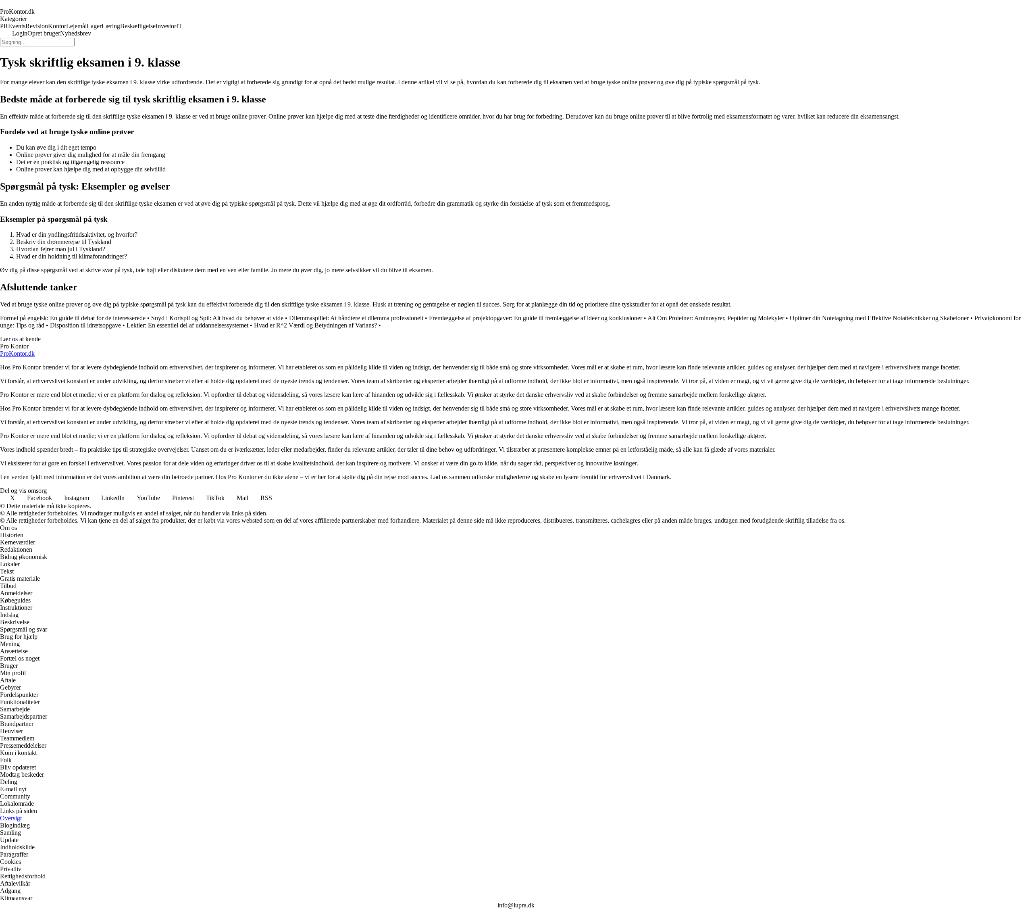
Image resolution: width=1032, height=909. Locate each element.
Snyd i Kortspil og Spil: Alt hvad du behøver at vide (217, 318)
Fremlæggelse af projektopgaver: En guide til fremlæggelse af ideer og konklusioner (535, 318)
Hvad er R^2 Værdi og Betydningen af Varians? (315, 325)
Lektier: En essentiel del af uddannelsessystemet (187, 325)
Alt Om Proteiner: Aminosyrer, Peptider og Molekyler (715, 318)
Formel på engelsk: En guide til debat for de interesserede (73, 318)
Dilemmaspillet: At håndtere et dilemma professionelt (356, 318)
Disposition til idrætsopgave (85, 325)
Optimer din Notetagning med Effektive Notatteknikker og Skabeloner (879, 318)
